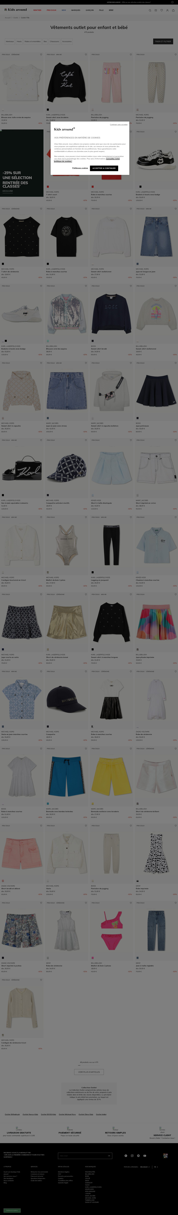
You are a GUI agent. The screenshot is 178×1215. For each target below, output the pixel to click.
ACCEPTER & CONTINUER (104, 168)
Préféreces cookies (80, 168)
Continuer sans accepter (119, 124)
